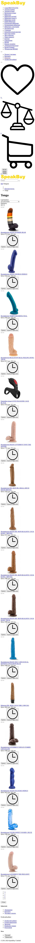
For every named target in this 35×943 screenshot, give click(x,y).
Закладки (7, 924)
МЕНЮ (5, 169)
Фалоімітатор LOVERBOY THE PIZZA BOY (15, 874)
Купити (3, 247)
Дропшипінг (8, 910)
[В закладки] (1, 207)
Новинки (7, 58)
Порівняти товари (10, 926)
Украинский (8, 937)
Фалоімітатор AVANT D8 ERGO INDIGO (14, 274)
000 (2, 184)
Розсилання (8, 927)
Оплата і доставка (10, 54)
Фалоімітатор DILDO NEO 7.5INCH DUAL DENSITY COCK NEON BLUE (15, 663)
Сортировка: (5, 200)
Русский (7, 935)
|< (5, 892)
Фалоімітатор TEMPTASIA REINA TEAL (14, 316)
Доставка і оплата (10, 913)
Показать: (4, 203)
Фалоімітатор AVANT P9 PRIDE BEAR (13, 232)
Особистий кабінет (10, 59)
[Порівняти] (3, 207)
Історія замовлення (10, 922)
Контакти (7, 56)
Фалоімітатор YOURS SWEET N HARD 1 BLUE (16, 832)
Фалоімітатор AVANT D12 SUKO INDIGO (14, 791)
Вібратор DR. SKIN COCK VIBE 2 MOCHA (15, 705)
